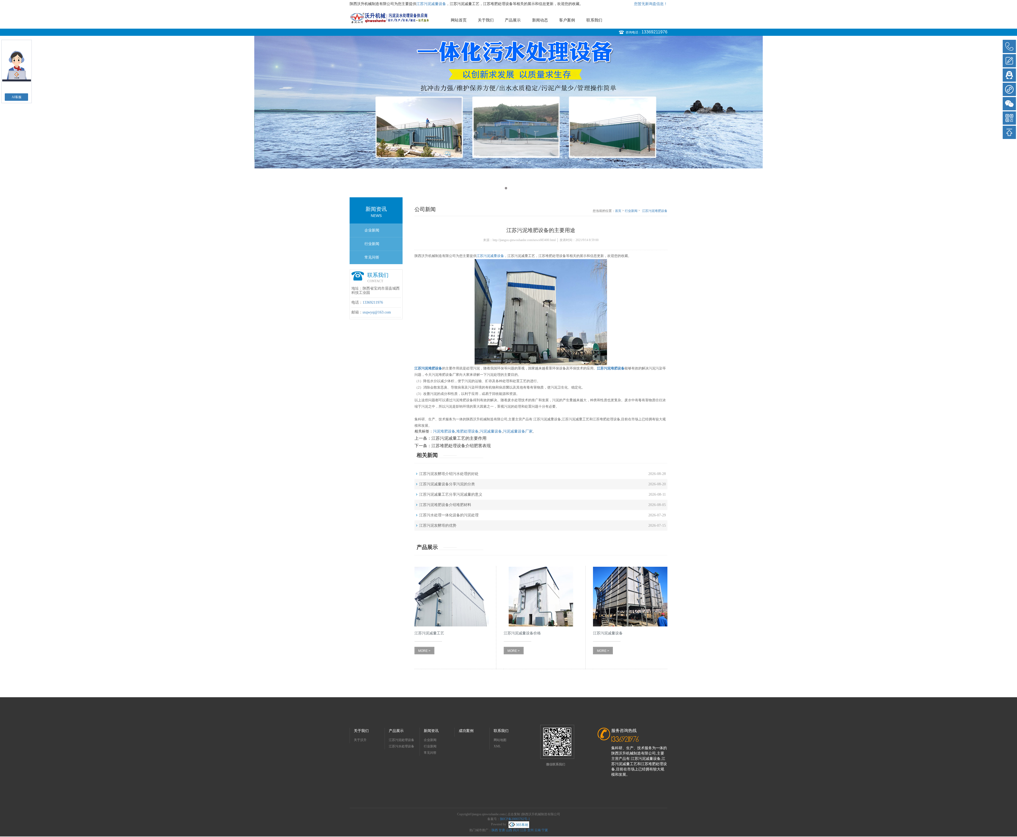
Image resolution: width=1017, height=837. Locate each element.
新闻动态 (540, 20)
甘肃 (502, 830)
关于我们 (486, 20)
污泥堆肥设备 (444, 431)
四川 (516, 830)
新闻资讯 (431, 731)
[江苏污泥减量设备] (630, 596)
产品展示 (513, 20)
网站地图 (500, 740)
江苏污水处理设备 (401, 746)
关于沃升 (360, 740)
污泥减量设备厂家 (518, 431)
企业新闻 (371, 230)
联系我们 (594, 20)
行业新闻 (371, 244)
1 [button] (506, 188)
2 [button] (511, 188)
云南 (537, 830)
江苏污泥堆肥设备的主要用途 (654, 211)
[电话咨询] (1009, 46)
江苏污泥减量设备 (431, 4)
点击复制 (513, 814)
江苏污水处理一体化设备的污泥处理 (449, 515)
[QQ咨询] (1009, 75)
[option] (508, 115)
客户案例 (567, 20)
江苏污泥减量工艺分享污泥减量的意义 (450, 494)
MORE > (424, 651)
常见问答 (371, 257)
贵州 (530, 830)
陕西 (495, 830)
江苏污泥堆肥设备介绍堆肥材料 (445, 505)
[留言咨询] (1009, 60)
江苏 (523, 830)
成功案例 (466, 731)
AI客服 (16, 97)
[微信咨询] (1009, 103)
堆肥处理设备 (467, 431)
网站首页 (459, 20)
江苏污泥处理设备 (401, 740)
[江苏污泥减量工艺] (451, 596)
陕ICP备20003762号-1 (515, 819)
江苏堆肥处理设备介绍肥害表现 (461, 445)
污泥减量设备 (491, 431)
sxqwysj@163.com (377, 312)
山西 (509, 830)
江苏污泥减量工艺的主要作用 (459, 438)
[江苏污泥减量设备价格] (541, 596)
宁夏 (545, 830)
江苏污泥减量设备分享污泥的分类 (447, 484)
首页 (618, 211)
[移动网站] (1009, 118)
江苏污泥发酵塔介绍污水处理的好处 (449, 474)
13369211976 (654, 32)
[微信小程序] (1009, 89)
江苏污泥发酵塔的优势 (437, 526)
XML (497, 746)
